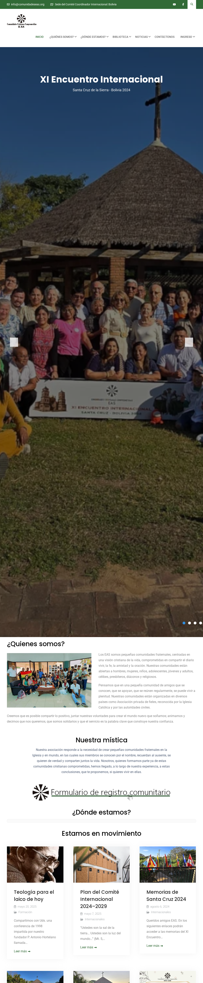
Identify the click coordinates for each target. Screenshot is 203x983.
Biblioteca (120, 36)
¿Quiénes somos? (62, 36)
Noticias (141, 36)
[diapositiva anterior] (14, 342)
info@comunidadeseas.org (27, 4)
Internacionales (95, 919)
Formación (25, 912)
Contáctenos (164, 36)
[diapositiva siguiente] (189, 342)
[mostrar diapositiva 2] (189, 623)
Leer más (20, 951)
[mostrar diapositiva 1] (184, 623)
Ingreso (186, 36)
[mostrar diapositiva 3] (195, 623)
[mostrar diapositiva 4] (200, 623)
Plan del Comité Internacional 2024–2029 (99, 899)
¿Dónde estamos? (93, 36)
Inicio (39, 36)
